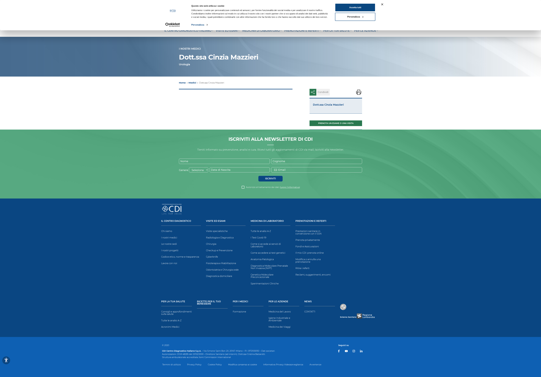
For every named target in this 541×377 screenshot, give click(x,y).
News (308, 301)
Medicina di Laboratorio (267, 221)
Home (182, 82)
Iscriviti (270, 178)
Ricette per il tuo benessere (209, 302)
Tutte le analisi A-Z (261, 231)
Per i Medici (240, 301)
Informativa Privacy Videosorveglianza (283, 364)
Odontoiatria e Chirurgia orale (222, 269)
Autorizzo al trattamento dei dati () (273, 187)
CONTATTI (309, 311)
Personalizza (197, 25)
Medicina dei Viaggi (280, 327)
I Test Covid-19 (258, 237)
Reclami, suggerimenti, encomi (313, 274)
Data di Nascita (220, 169)
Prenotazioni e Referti (310, 221)
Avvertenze (315, 364)
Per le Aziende (278, 301)
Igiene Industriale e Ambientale (279, 319)
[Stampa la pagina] (358, 92)
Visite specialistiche (217, 231)
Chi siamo (166, 231)
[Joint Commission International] (343, 307)
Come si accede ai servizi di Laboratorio (266, 245)
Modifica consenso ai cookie (242, 364)
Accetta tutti (355, 7)
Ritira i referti (302, 268)
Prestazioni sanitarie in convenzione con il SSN (308, 232)
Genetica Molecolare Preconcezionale (262, 276)
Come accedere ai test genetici (268, 253)
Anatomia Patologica (262, 259)
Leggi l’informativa (289, 187)
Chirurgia (211, 244)
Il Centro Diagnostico (176, 221)
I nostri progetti (169, 250)
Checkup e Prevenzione (219, 250)
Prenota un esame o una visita (335, 123)
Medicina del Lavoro (280, 311)
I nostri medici (169, 237)
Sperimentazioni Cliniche (265, 283)
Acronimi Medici (170, 327)
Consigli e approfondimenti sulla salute (176, 313)
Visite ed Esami (215, 221)
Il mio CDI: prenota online (309, 253)
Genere (183, 170)
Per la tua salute (173, 301)
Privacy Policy (194, 364)
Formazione (239, 311)
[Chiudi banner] (382, 4)
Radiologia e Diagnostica (220, 237)
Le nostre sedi (169, 244)
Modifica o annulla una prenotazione (308, 260)
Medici (192, 82)
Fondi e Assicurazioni (307, 246)
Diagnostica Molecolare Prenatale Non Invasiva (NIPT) (269, 267)
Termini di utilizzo (171, 364)
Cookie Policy (215, 364)
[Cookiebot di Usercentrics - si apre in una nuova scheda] (172, 25)
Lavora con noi (169, 263)
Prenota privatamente (307, 240)
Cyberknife (212, 256)
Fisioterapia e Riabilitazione (221, 263)
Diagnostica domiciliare (219, 276)
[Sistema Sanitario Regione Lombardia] (357, 316)
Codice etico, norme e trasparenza (180, 256)
